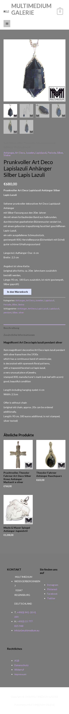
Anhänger (9, 152)
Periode (52, 152)
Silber (20, 143)
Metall (13, 143)
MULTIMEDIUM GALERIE (31, 9)
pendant (8, 312)
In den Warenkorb (17, 291)
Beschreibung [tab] (11, 327)
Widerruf (19, 669)
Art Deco (20, 152)
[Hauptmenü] (7, 23)
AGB (16, 660)
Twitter (51, 598)
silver (21, 312)
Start (6, 143)
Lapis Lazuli (42, 308)
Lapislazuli (41, 152)
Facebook (52, 593)
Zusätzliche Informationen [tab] (19, 334)
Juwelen (30, 152)
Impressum (20, 674)
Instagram (52, 584)
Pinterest (52, 589)
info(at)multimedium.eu (26, 630)
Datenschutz (21, 665)
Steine (7, 155)
